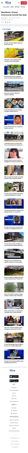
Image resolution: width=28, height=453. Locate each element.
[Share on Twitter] (7, 22)
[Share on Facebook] (5, 22)
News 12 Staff (4, 17)
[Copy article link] (9, 22)
